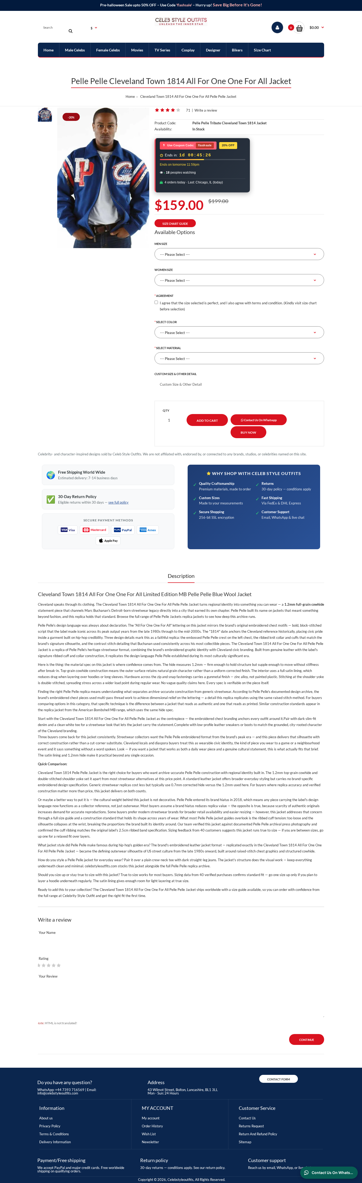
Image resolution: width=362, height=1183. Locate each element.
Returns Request (251, 1126)
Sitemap (245, 1142)
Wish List (149, 1134)
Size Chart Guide (175, 223)
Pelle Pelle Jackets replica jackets (178, 616)
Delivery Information (55, 1142)
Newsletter (150, 1142)
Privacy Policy (49, 1126)
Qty (166, 410)
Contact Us (247, 1118)
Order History (152, 1126)
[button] (308, 27)
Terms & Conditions (54, 1134)
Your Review (48, 976)
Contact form (278, 1079)
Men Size (160, 243)
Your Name (47, 932)
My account (151, 1118)
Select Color (166, 322)
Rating (43, 958)
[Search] (70, 31)
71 (188, 110)
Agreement (165, 295)
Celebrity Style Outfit (79, 896)
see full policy (118, 502)
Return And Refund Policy (258, 1134)
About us (46, 1118)
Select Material (168, 348)
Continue (306, 1039)
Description (181, 576)
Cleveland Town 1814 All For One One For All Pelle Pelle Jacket (188, 96)
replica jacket (54, 710)
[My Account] (277, 27)
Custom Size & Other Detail (175, 374)
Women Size (163, 269)
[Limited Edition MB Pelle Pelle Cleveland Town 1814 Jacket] (103, 178)
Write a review (206, 110)
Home (130, 96)
